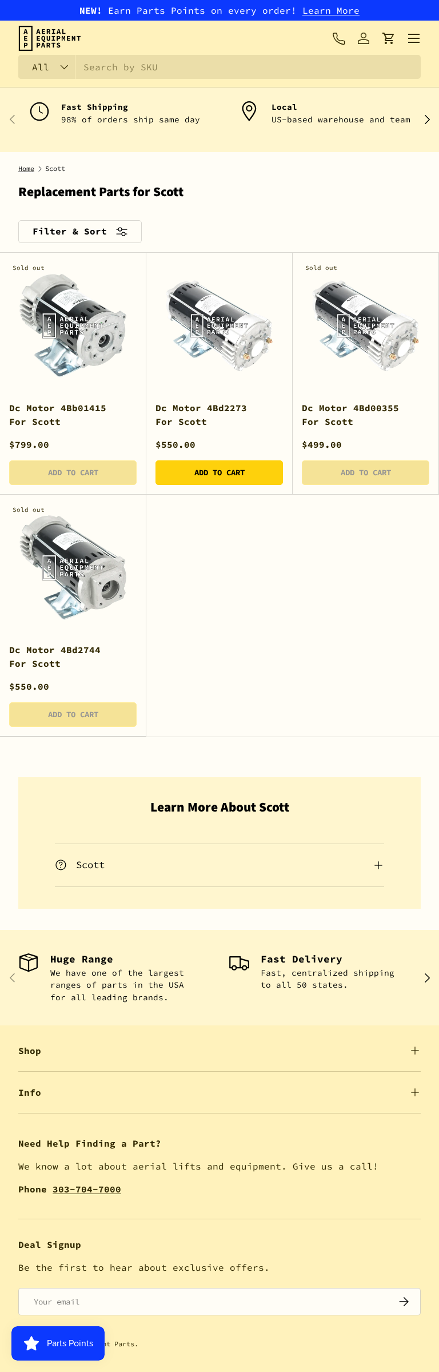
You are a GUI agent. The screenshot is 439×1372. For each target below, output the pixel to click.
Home (26, 168)
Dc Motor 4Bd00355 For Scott (350, 414)
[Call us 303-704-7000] (338, 38)
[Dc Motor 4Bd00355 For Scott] (365, 325)
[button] (388, 38)
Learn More (331, 10)
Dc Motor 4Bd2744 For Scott (55, 656)
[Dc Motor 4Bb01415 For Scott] (73, 325)
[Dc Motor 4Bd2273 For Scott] (219, 325)
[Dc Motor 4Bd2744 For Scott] (73, 567)
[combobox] (219, 67)
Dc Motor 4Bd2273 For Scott (201, 414)
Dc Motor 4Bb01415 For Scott (57, 414)
